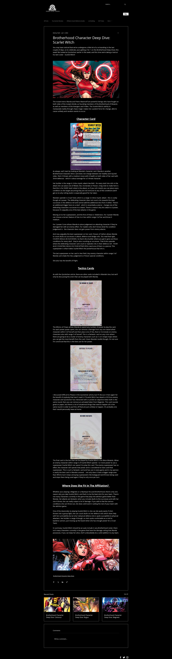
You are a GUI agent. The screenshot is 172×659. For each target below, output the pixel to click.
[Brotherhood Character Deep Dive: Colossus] (57, 604)
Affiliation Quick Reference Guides (76, 21)
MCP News (101, 21)
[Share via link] (67, 582)
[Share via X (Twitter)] (58, 582)
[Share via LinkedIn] (62, 582)
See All (126, 594)
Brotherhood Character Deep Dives (63, 576)
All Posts (46, 21)
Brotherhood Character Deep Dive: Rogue (84, 616)
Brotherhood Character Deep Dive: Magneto (113, 616)
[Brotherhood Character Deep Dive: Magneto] (115, 604)
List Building (91, 21)
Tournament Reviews (57, 21)
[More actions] (118, 33)
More (109, 21)
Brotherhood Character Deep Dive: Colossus (55, 616)
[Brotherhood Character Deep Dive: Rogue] (86, 604)
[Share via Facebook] (54, 582)
